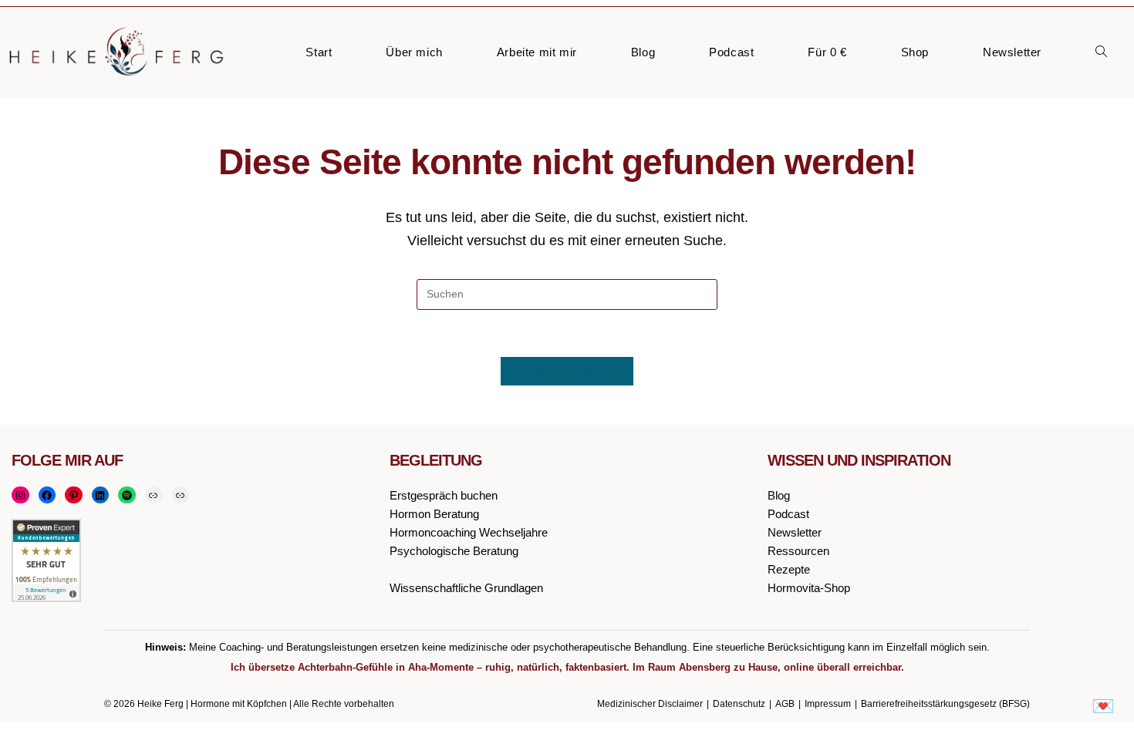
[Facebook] (47, 495)
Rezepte (789, 569)
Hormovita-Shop (809, 587)
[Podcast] (180, 495)
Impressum (828, 703)
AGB (785, 703)
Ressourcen (798, 550)
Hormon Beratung (434, 513)
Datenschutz (739, 703)
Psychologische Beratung (454, 550)
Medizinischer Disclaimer (650, 703)
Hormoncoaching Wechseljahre (469, 532)
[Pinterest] (74, 495)
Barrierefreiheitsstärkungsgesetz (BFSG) (945, 703)
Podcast (788, 513)
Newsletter (795, 532)
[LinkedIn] (101, 495)
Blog (779, 495)
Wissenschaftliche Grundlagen (466, 587)
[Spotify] (127, 495)
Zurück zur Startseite (567, 371)
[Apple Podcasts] (154, 495)
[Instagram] (20, 495)
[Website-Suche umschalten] (1101, 53)
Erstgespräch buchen (444, 495)
